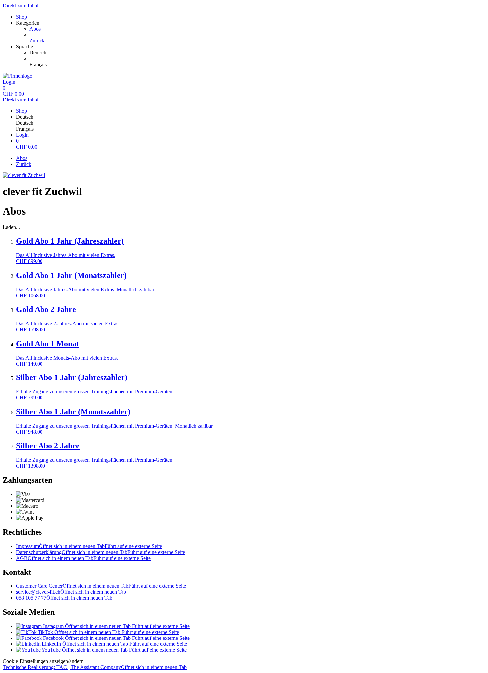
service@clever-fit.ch (71, 592)
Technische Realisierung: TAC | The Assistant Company (95, 667)
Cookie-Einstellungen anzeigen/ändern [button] (43, 661)
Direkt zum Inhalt (21, 5)
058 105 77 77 (64, 598)
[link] (257, 53)
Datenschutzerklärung (100, 552)
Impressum (89, 546)
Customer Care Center (101, 586)
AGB (83, 558)
